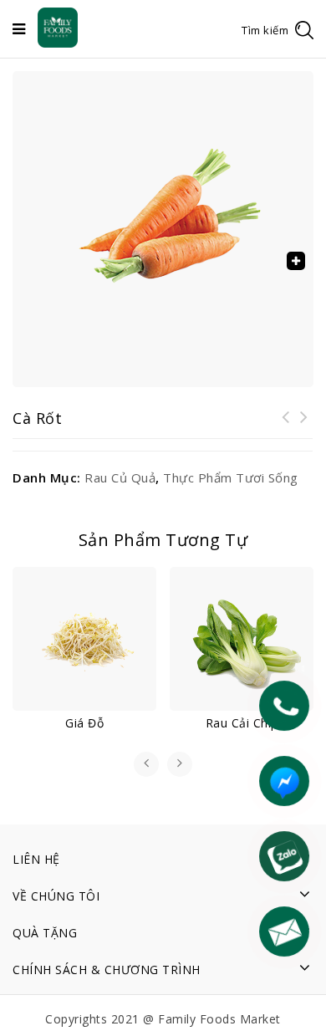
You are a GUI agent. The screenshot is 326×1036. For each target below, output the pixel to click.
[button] (296, 261)
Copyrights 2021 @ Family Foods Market (163, 1019)
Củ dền (286, 427)
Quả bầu (304, 427)
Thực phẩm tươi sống (230, 477)
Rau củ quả (119, 477)
